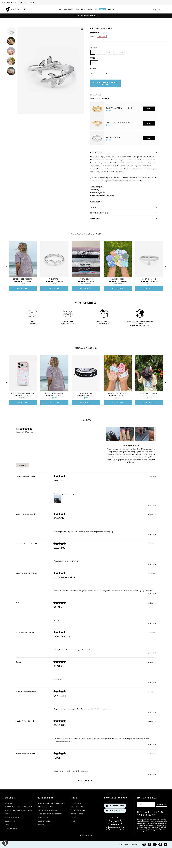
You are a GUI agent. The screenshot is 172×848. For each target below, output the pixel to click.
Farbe (92, 58)
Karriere (74, 818)
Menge (93, 68)
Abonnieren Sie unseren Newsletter (51, 803)
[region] (131, 434)
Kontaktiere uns (77, 807)
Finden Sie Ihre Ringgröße (48, 810)
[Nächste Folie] (155, 434)
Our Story (9, 803)
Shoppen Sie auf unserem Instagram (18, 807)
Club (90, 9)
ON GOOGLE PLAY (115, 810)
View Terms (149, 831)
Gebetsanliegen (77, 814)
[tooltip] (138, 445)
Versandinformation (79, 810)
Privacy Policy (135, 844)
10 (122, 52)
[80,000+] (114, 829)
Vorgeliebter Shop (12, 818)
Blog (7, 825)
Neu (59, 9)
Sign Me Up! (161, 804)
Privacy (156, 831)
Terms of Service (123, 844)
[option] (86, 16)
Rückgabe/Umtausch (45, 807)
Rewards (8, 814)
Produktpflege (43, 818)
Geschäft (80, 9)
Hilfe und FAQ (76, 803)
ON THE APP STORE (116, 805)
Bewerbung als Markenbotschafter (18, 810)
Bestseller (69, 9)
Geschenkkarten (11, 828)
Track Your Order (45, 825)
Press (73, 821)
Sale (100, 9)
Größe (93, 47)
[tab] (123, 152)
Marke (111, 9)
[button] (100, 32)
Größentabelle (44, 821)
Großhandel (10, 821)
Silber (94, 62)
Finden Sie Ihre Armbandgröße (50, 814)
